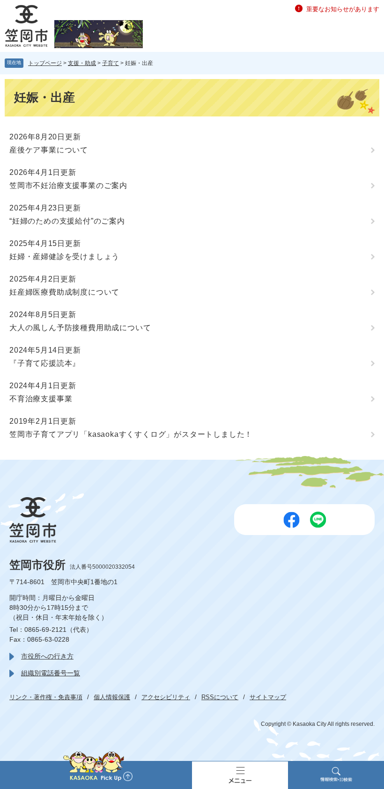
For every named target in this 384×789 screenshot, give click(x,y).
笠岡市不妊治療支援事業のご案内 (68, 185)
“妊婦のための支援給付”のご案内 (67, 221)
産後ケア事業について (48, 150)
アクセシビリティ (165, 697)
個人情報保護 (112, 697)
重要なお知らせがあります (342, 9)
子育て (110, 63)
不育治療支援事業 (40, 399)
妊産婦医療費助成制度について (64, 292)
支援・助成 (82, 63)
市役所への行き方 (47, 656)
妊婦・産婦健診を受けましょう (64, 257)
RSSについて (219, 697)
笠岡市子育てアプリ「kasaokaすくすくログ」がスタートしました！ (130, 434)
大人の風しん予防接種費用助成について (80, 328)
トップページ (45, 63)
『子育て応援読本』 (44, 363)
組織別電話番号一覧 (50, 673)
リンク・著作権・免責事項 (45, 697)
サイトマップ (268, 697)
